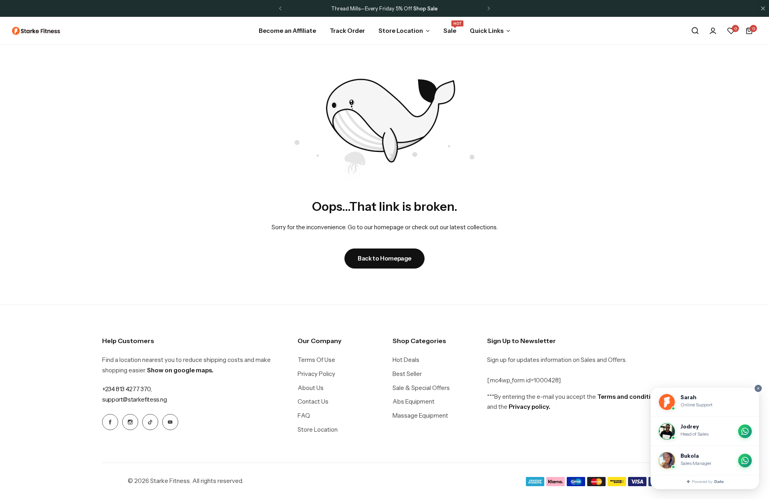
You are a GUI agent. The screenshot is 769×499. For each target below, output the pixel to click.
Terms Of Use (316, 360)
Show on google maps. (180, 370)
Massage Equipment (420, 415)
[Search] (695, 31)
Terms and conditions (629, 396)
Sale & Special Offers (421, 388)
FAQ (304, 415)
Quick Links (486, 30)
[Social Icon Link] (110, 422)
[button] (280, 8)
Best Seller (407, 374)
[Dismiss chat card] (758, 388)
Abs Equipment (414, 401)
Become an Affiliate (287, 30)
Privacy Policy (316, 374)
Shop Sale (425, 8)
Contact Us (313, 401)
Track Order (347, 30)
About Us (311, 388)
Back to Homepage (384, 258)
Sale (449, 30)
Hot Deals (406, 360)
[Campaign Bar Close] (763, 8)
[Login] (713, 31)
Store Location (400, 30)
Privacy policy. (529, 406)
